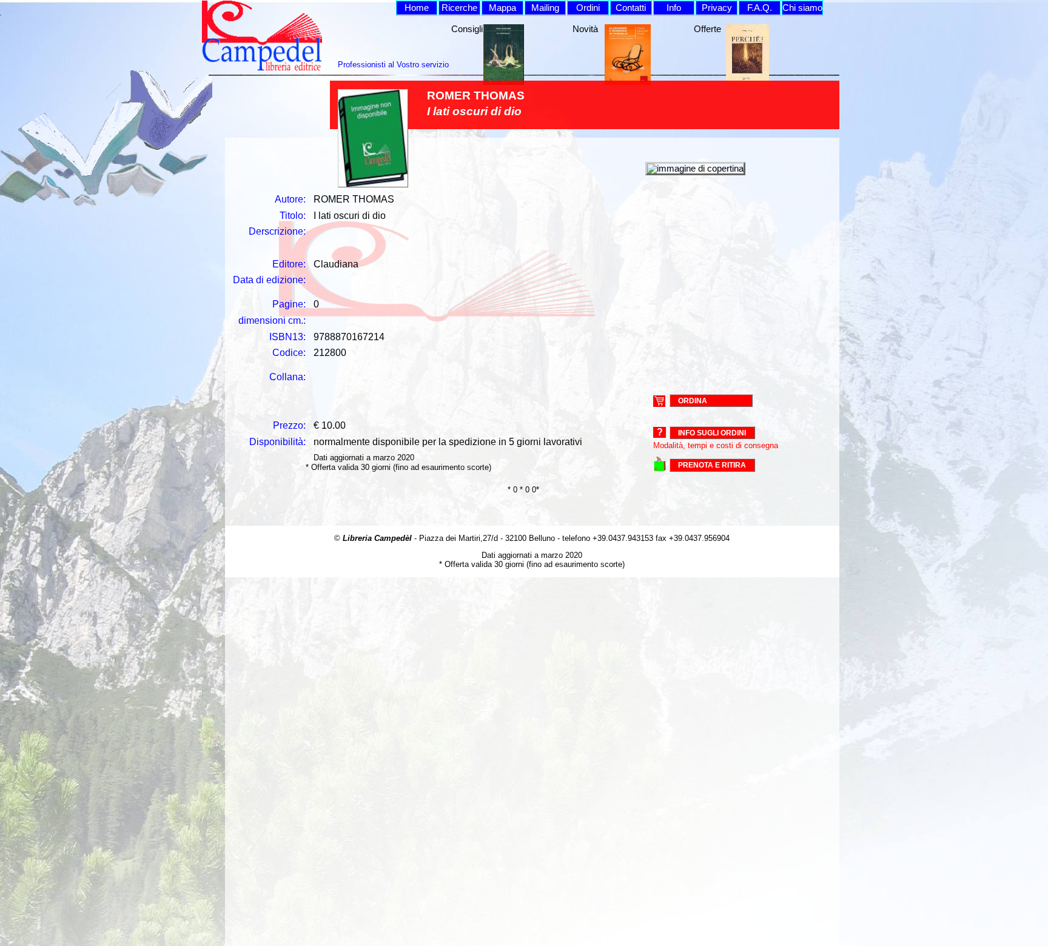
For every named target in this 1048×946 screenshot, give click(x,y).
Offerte (707, 29)
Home (417, 8)
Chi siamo (802, 8)
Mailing (545, 8)
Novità (585, 29)
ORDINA (692, 400)
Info (674, 8)
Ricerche (459, 8)
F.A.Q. (759, 8)
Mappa (502, 8)
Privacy (717, 8)
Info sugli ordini (712, 433)
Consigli (467, 29)
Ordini (588, 8)
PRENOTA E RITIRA (712, 465)
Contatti (631, 8)
